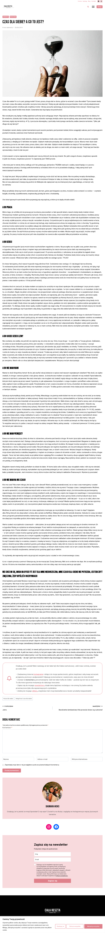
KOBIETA (6, 17)
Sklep (100, 7)
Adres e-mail (42, 759)
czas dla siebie (8, 698)
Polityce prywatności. (62, 876)
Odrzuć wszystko (74, 926)
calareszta (9, 27)
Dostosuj (59, 926)
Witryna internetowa (79, 759)
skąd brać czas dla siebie (24, 698)
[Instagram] (101, 1)
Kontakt (93, 1)
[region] (52, 924)
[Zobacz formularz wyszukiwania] (88, 6)
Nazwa (6, 759)
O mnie (80, 1)
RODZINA (13, 17)
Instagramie (38, 674)
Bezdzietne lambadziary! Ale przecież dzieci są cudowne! (81, 708)
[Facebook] (98, 1)
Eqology (85, 1)
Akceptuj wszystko (93, 926)
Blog (89, 1)
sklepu (34, 691)
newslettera (39, 685)
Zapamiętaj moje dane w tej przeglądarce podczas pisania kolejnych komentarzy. (32, 765)
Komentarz (7, 728)
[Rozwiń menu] (93, 7)
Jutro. (7, 708)
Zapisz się (52, 881)
